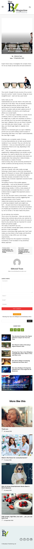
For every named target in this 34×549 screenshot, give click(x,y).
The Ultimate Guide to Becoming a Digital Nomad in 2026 (21, 345)
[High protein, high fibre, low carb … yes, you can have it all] (17, 504)
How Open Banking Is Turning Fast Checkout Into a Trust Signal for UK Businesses (21, 369)
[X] (15, 329)
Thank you (5, 429)
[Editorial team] (17, 262)
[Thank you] (17, 416)
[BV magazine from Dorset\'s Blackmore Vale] (17, 6)
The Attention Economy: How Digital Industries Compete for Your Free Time (22, 337)
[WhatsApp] (22, 329)
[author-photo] (3, 431)
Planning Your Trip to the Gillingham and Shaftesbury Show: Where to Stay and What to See (22, 353)
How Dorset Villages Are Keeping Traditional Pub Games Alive (17, 316)
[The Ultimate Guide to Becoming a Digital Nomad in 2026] (6, 345)
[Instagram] (24, 539)
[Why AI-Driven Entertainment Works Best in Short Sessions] (17, 473)
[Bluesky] (31, 539)
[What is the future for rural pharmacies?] (17, 445)
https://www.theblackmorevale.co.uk (17, 271)
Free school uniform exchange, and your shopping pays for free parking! (24, 251)
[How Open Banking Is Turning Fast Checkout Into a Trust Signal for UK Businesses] (6, 369)
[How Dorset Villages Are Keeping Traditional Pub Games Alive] (6, 361)
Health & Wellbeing (17, 42)
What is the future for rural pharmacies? (14, 457)
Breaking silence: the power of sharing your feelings (7, 251)
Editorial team (18, 56)
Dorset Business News (7, 383)
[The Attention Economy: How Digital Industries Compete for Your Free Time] (6, 337)
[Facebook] (11, 329)
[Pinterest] (18, 329)
